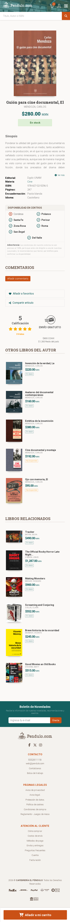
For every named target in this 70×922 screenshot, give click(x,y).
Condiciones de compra (35, 809)
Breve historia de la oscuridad (42, 630)
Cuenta (35, 855)
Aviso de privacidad (35, 790)
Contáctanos (35, 768)
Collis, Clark (31, 607)
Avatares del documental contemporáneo (39, 394)
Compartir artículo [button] (22, 302)
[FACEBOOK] (29, 744)
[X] (35, 744)
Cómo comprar (35, 831)
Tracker (29, 532)
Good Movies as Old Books (40, 664)
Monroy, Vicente (33, 633)
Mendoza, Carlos (35, 106)
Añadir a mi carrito (37, 915)
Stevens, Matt (32, 667)
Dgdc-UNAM (34, 177)
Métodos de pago (35, 840)
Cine (29, 181)
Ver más (61, 175)
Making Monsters (35, 578)
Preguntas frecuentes (35, 850)
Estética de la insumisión (39, 421)
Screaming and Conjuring (39, 605)
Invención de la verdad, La (39, 363)
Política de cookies (35, 804)
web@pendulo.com (35, 763)
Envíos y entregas (35, 845)
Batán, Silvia (31, 534)
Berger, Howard (33, 581)
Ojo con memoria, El (36, 479)
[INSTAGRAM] (40, 744)
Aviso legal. (35, 795)
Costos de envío (35, 836)
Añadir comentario (17, 278)
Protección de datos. (35, 799)
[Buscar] (66, 16)
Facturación (35, 860)
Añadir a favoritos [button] (23, 293)
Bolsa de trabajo (35, 773)
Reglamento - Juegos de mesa (35, 814)
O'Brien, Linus (31, 557)
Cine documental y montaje (40, 450)
